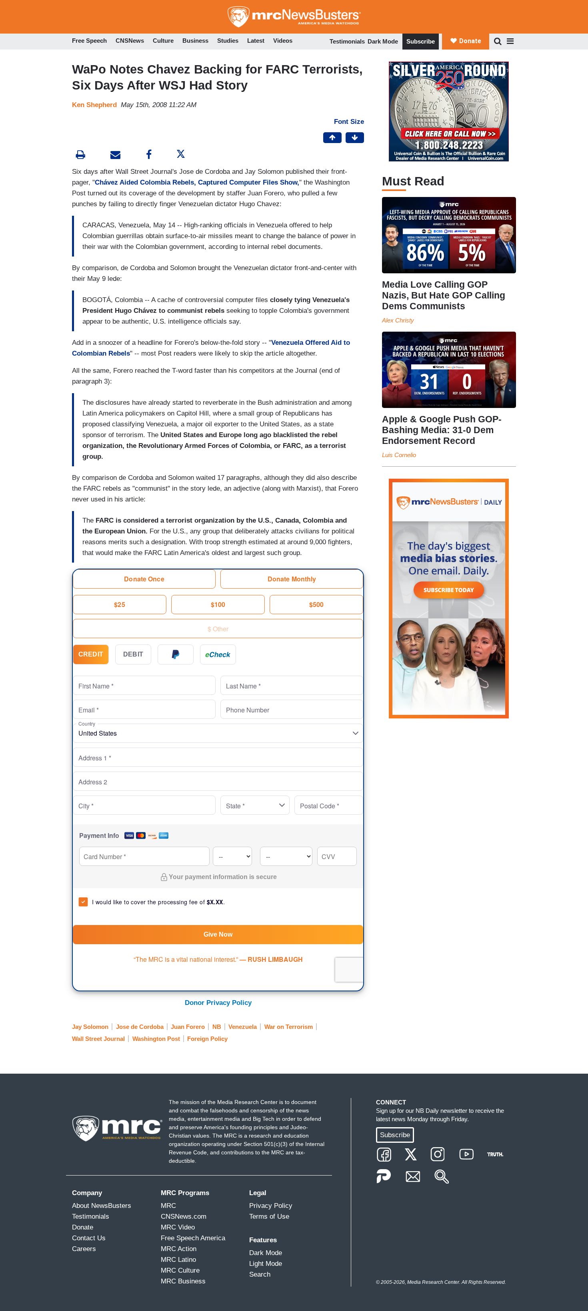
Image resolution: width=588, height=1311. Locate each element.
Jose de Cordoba (140, 1026)
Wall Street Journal (98, 1038)
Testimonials (347, 41)
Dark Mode (383, 41)
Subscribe (420, 41)
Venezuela (242, 1026)
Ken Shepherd (94, 105)
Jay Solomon (90, 1026)
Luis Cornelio (399, 455)
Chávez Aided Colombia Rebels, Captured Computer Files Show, (197, 182)
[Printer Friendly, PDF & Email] (115, 155)
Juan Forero (188, 1026)
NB (216, 1026)
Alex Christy (398, 320)
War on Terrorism (288, 1026)
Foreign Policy (207, 1038)
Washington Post (156, 1038)
